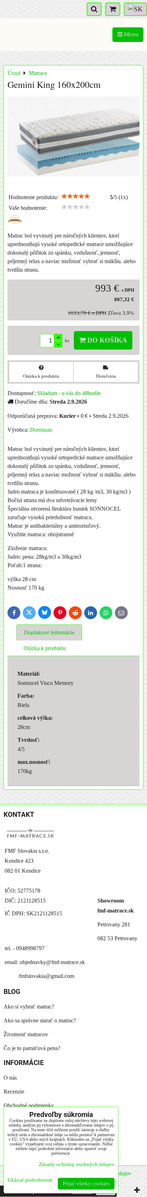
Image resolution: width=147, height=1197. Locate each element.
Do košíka (106, 340)
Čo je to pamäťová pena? (32, 1048)
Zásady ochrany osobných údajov (77, 1164)
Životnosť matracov (26, 1034)
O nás (10, 1078)
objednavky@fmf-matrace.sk (52, 962)
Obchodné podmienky (29, 1105)
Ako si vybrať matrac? (29, 1007)
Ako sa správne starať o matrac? (40, 1020)
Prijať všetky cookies (86, 1183)
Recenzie (14, 1092)
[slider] (75, 196)
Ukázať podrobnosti (29, 1180)
